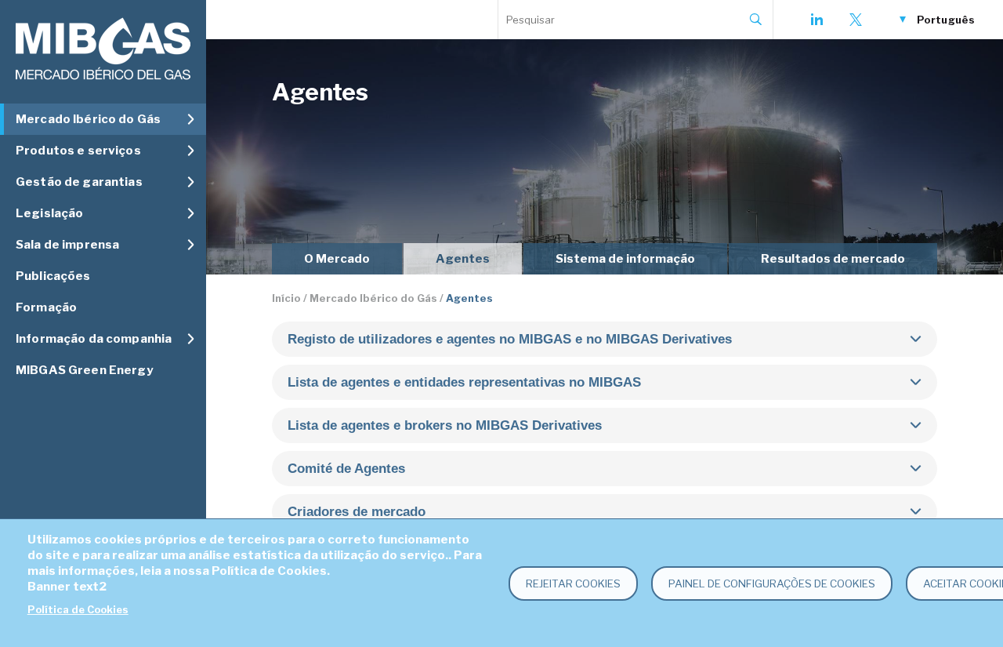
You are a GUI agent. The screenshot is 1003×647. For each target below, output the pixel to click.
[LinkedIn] (816, 19)
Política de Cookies (78, 610)
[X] (855, 19)
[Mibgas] (103, 49)
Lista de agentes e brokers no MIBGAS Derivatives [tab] (445, 425)
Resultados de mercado (833, 259)
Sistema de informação (625, 259)
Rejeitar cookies (573, 583)
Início (286, 298)
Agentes (463, 259)
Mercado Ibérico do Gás (373, 298)
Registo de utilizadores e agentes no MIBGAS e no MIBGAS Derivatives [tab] (510, 339)
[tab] (604, 468)
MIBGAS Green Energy (84, 370)
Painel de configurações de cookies (771, 583)
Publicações (53, 276)
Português (946, 19)
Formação (46, 307)
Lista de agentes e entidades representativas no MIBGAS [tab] (464, 382)
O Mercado (337, 259)
